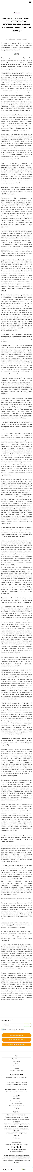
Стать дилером (16, 1098)
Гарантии (16, 1063)
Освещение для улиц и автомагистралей (16, 1082)
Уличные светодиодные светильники (16, 1115)
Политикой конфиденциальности (15, 1029)
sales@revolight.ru (16, 1142)
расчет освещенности (16, 1035)
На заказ (16, 1135)
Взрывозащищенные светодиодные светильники (16, 1124)
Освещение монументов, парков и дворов (16, 1084)
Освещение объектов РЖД (16, 1087)
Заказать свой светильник (17, 1040)
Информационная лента (16, 1070)
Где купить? (16, 1138)
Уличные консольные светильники (16, 1080)
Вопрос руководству (16, 1103)
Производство (16, 1061)
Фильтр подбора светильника (16, 1044)
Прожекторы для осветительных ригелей (16, 1077)
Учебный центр (16, 1108)
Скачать (17, 1068)
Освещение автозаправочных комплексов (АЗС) (16, 1089)
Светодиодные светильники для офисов (16, 1133)
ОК (27, 1025)
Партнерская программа (16, 1101)
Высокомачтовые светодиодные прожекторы (16, 1126)
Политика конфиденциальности (16, 1151)
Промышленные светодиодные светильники (16, 1117)
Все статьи (16, 12)
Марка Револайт (16, 1059)
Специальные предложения (16, 1105)
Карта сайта (16, 1066)
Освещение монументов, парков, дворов (16, 1092)
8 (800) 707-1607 (8, 1169)
